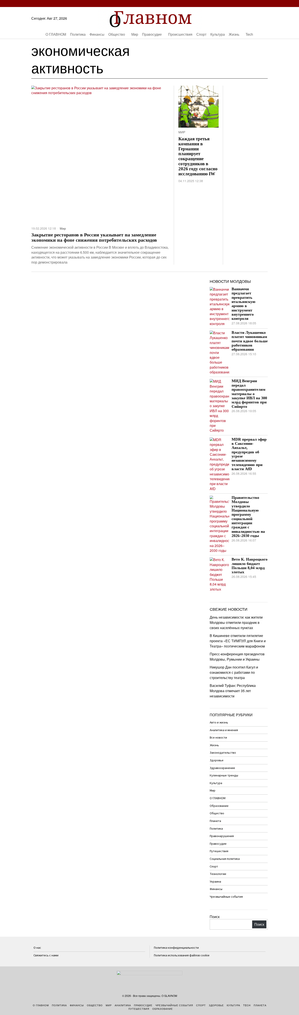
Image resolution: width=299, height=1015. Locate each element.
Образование (219, 806)
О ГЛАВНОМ (217, 798)
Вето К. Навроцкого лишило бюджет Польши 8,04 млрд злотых (249, 565)
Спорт (214, 866)
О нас (37, 947)
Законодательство (223, 752)
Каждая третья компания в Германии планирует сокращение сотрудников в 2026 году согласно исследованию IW (198, 156)
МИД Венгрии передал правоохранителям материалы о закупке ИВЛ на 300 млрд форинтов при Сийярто (249, 393)
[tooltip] (239, 3)
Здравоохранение (222, 768)
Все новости (218, 737)
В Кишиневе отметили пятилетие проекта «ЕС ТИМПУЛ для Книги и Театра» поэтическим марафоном (238, 641)
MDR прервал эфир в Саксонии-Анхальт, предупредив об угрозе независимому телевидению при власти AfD (249, 454)
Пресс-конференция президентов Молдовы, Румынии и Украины (237, 656)
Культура (216, 783)
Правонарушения (222, 836)
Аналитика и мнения (224, 730)
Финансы (216, 889)
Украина (215, 881)
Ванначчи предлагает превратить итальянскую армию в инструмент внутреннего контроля (243, 304)
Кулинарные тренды (224, 775)
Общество (217, 813)
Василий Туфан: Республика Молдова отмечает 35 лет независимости (233, 690)
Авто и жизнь (219, 722)
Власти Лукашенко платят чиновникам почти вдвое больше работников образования (250, 341)
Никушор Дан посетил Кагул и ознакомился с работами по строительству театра (234, 672)
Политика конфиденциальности (176, 947)
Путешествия (219, 851)
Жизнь (214, 745)
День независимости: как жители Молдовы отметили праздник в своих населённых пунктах (236, 622)
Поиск (215, 916)
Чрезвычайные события (226, 896)
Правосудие (218, 843)
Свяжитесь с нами (45, 955)
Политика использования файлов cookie (181, 955)
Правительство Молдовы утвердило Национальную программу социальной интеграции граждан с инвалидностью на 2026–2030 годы (248, 517)
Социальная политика (225, 859)
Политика (216, 828)
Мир (63, 228)
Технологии (218, 874)
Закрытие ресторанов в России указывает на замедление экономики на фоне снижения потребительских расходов (94, 237)
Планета (215, 821)
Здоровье (216, 760)
